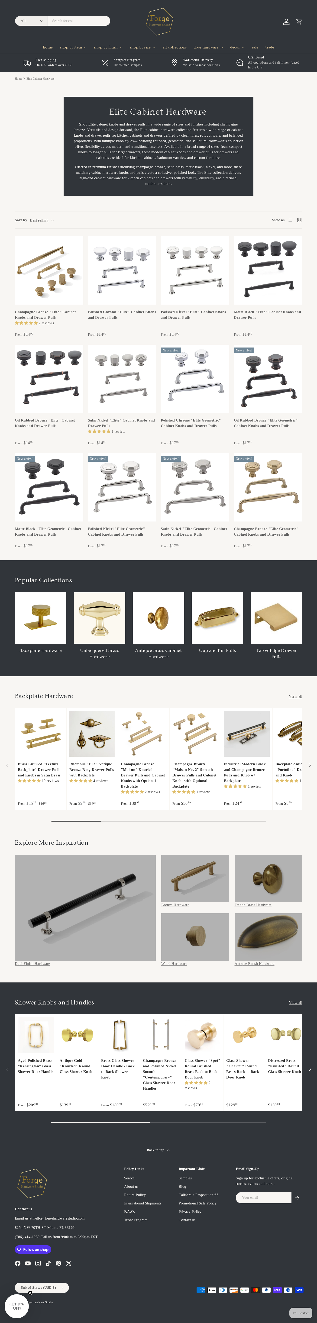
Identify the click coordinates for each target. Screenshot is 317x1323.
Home (18, 78)
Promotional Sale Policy (198, 1203)
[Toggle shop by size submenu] (154, 47)
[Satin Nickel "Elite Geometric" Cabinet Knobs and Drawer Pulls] (195, 487)
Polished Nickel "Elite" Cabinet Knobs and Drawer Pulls (193, 314)
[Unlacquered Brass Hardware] (99, 618)
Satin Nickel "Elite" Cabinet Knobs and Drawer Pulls (121, 423)
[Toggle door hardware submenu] (221, 47)
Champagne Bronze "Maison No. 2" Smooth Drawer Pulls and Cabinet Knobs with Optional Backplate (194, 775)
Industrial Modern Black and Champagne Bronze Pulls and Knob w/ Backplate (245, 772)
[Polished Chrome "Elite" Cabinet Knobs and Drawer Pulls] (122, 270)
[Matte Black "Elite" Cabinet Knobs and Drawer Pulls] (268, 270)
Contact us (187, 1220)
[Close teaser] (30, 1293)
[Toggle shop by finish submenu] (121, 47)
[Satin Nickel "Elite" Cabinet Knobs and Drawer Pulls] (122, 379)
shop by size (140, 47)
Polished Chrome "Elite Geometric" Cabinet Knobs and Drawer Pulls (191, 423)
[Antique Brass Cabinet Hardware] (158, 618)
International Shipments (142, 1203)
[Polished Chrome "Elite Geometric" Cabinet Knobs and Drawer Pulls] (195, 379)
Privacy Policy (190, 1212)
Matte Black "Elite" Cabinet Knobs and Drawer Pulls (267, 314)
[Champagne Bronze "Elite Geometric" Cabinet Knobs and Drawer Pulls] (268, 487)
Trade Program (135, 1220)
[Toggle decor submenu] (243, 47)
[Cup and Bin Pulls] (217, 618)
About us (131, 1186)
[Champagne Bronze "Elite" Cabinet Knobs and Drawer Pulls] (49, 270)
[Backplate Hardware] (40, 618)
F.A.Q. (129, 1212)
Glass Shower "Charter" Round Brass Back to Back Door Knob (242, 1069)
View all (295, 696)
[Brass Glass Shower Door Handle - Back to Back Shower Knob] (119, 1035)
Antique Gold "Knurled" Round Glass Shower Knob (76, 1066)
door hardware (206, 47)
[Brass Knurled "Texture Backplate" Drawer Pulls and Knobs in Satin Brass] (41, 734)
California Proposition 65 (198, 1195)
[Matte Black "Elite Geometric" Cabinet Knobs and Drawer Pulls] (49, 487)
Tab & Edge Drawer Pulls (276, 654)
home (48, 47)
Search (129, 1178)
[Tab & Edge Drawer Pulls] (276, 618)
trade (269, 47)
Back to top (156, 1150)
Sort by (21, 220)
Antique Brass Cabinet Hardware (158, 654)
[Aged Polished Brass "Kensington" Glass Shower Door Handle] (36, 1035)
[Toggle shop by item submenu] (85, 47)
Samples (185, 1178)
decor (235, 47)
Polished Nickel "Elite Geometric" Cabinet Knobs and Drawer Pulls (116, 531)
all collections (174, 47)
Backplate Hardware (40, 650)
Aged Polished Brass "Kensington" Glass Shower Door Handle (35, 1066)
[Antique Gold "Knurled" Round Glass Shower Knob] (78, 1035)
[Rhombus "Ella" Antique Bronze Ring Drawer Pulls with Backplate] (92, 734)
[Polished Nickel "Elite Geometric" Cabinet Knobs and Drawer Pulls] (122, 487)
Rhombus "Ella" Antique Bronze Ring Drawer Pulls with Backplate (91, 769)
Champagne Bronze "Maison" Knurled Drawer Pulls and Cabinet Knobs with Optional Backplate (143, 775)
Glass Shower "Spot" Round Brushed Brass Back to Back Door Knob (202, 1069)
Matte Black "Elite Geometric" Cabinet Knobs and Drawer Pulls (48, 531)
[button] (299, 22)
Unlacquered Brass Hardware (99, 654)
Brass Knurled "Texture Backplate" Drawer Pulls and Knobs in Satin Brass (39, 769)
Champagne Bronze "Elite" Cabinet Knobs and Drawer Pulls (45, 314)
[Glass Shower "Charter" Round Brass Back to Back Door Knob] (244, 1035)
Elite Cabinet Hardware (40, 78)
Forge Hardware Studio (39, 1302)
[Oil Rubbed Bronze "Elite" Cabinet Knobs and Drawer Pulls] (49, 379)
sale (255, 47)
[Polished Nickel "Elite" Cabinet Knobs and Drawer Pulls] (195, 270)
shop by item (71, 47)
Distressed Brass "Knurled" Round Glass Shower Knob (284, 1066)
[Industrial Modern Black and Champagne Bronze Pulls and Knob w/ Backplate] (247, 734)
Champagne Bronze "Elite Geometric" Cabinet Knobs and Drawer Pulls (266, 531)
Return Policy (135, 1195)
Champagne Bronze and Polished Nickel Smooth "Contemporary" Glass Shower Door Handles (159, 1074)
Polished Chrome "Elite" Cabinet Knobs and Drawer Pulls (122, 314)
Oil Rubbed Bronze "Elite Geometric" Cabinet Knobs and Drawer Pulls (266, 423)
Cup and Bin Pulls (217, 650)
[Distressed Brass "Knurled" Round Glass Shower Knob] (286, 1035)
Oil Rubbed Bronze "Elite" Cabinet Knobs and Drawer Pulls (45, 423)
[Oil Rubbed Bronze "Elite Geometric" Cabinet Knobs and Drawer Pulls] (268, 379)
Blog (182, 1186)
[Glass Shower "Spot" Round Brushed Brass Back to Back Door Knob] (203, 1035)
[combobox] (62, 21)
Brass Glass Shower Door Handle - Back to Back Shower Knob (118, 1069)
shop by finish (106, 47)
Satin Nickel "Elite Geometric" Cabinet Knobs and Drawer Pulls (194, 531)
